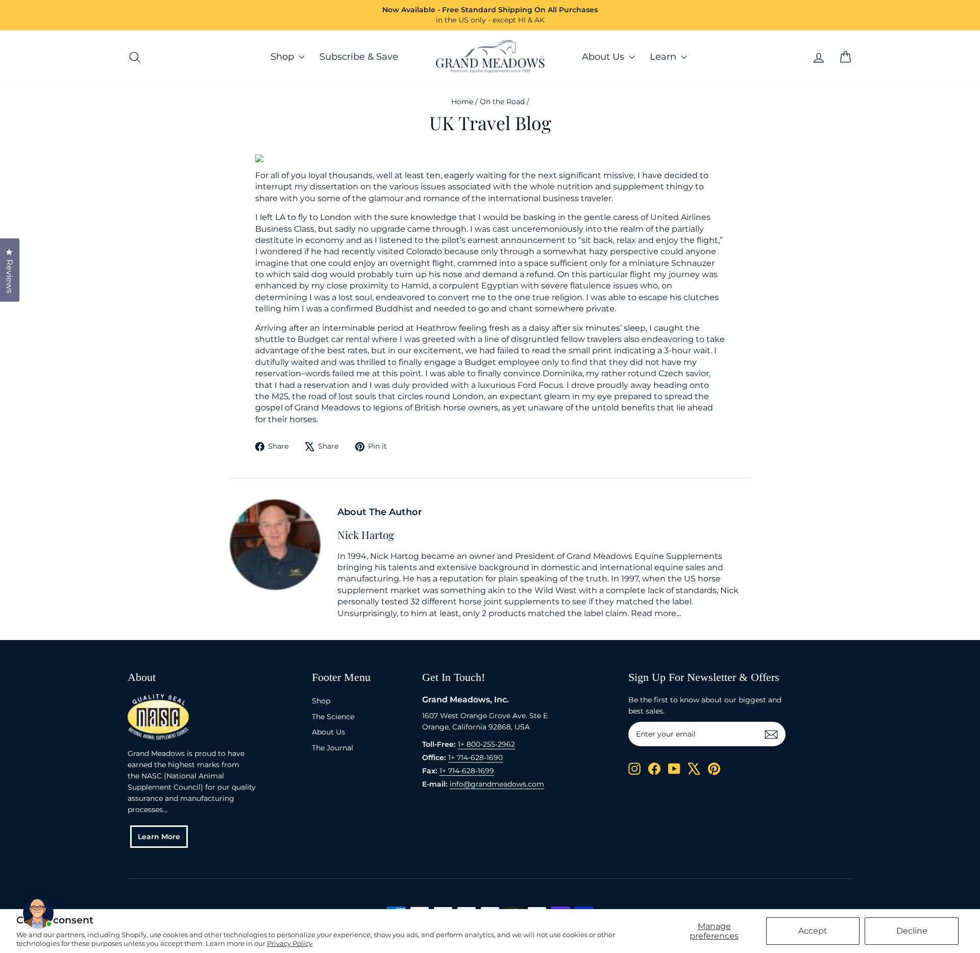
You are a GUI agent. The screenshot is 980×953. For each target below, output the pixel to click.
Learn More (159, 836)
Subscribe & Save (359, 56)
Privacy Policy (289, 943)
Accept (812, 931)
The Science (333, 717)
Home (462, 101)
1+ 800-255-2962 (486, 744)
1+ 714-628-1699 (466, 770)
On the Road (502, 101)
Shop (284, 56)
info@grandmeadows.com (497, 784)
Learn (664, 56)
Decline (911, 931)
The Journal (332, 748)
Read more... (656, 613)
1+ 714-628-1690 (475, 757)
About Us (604, 56)
